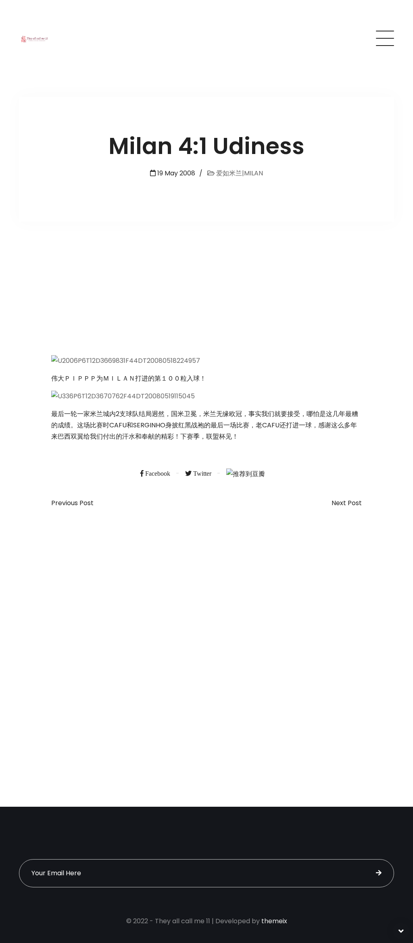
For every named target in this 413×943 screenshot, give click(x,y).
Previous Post (72, 503)
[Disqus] (206, 635)
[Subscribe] (379, 873)
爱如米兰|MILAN (239, 173)
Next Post (347, 503)
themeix (274, 921)
